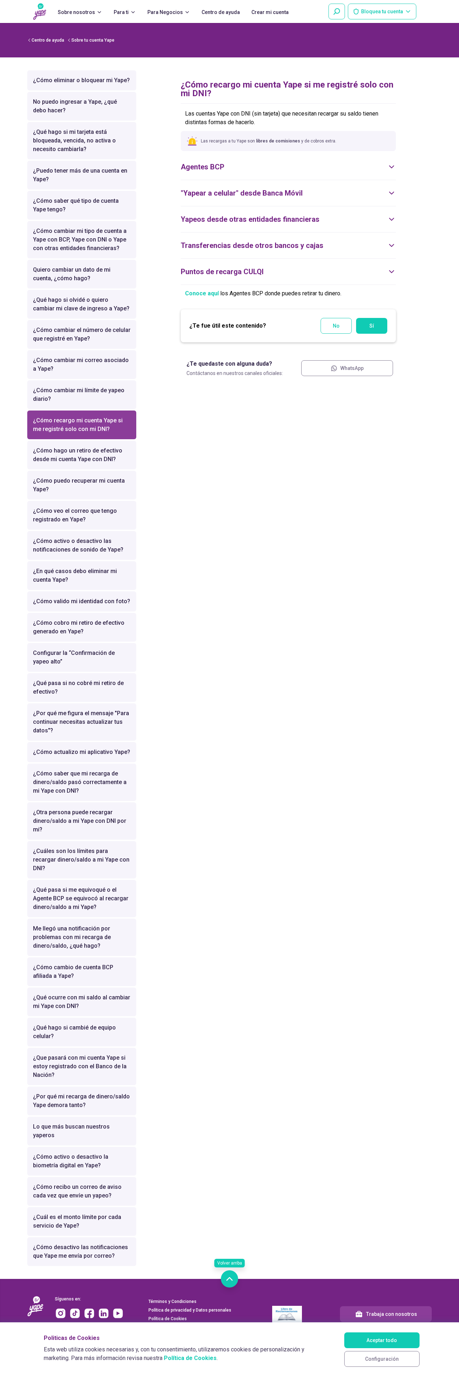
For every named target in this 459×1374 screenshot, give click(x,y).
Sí (371, 326)
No (336, 326)
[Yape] (39, 11)
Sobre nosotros (76, 12)
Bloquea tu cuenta (382, 11)
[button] (288, 118)
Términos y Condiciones (172, 1301)
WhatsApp (352, 368)
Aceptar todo (381, 1340)
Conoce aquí (202, 293)
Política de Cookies (190, 1358)
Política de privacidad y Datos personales (189, 1310)
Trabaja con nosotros (391, 1314)
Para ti (121, 12)
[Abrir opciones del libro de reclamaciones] (287, 1314)
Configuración (382, 1359)
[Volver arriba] (229, 1279)
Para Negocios (165, 12)
